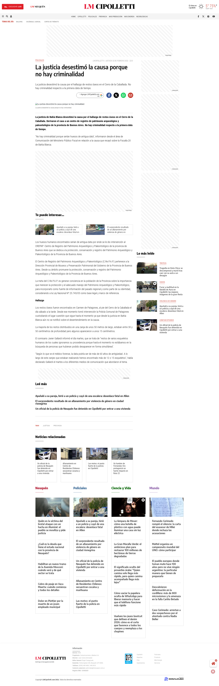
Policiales (92, 16)
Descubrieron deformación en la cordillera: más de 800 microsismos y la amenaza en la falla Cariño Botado (166, 593)
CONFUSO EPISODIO (167, 320)
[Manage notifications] (213, 671)
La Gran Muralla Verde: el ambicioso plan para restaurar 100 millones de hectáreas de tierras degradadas (128, 550)
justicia (109, 61)
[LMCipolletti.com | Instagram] (208, 16)
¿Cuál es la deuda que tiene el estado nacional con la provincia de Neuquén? (51, 548)
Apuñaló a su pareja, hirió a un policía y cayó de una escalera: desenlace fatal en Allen (68, 231)
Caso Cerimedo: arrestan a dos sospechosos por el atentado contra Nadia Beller (166, 614)
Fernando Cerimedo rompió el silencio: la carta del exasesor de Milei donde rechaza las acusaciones (166, 527)
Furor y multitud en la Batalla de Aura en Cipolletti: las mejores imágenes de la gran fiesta (171, 291)
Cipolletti (82, 16)
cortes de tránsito (51, 22)
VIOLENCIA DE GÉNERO (168, 301)
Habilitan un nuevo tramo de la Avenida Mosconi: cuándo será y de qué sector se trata (52, 568)
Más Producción (115, 16)
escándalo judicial (33, 22)
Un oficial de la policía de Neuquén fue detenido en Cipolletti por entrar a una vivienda (82, 408)
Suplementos (141, 663)
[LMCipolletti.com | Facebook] (198, 16)
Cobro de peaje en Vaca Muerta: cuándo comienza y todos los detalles (52, 587)
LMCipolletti (98, 61)
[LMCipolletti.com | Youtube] (213, 16)
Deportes (139, 657)
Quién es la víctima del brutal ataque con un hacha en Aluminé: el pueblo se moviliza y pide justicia (52, 527)
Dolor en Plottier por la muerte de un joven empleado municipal (50, 603)
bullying (19, 22)
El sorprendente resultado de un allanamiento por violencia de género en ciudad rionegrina (118, 231)
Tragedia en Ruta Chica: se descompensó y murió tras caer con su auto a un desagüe (171, 272)
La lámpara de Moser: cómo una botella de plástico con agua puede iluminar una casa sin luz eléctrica (127, 527)
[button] (3, 16)
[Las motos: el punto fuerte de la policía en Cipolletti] (96, 454)
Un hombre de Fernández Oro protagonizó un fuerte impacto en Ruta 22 (120, 468)
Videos (162, 282)
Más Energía (129, 16)
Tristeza (163, 263)
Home (73, 16)
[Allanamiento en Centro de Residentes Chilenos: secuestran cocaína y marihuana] (71, 454)
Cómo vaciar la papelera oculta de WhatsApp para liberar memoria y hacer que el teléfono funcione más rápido (128, 599)
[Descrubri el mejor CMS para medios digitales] (174, 681)
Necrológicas (142, 16)
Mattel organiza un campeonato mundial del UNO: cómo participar (165, 547)
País (138, 660)
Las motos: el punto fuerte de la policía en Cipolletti (96, 466)
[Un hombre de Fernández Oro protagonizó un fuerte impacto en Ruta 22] (122, 454)
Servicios (157, 663)
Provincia (103, 16)
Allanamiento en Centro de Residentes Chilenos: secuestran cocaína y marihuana (71, 468)
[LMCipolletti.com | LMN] (38, 6)
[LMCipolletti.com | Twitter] (203, 16)
